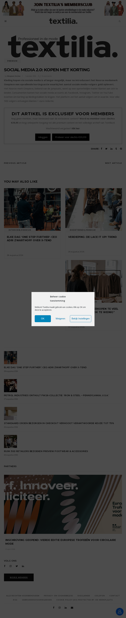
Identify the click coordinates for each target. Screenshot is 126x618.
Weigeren (60, 318)
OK (42, 318)
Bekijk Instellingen (81, 318)
